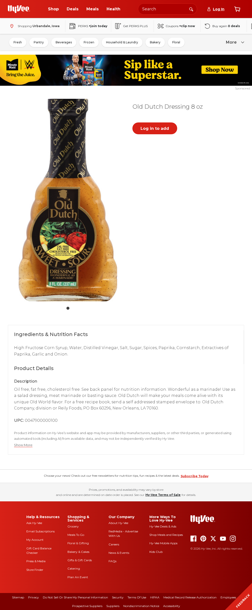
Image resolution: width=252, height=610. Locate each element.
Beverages (64, 42)
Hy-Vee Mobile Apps (163, 543)
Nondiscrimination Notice (141, 606)
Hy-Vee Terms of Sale (163, 495)
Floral (176, 42)
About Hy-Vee (118, 523)
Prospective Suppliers (87, 606)
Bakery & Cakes (78, 552)
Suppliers (112, 606)
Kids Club (156, 552)
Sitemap (18, 597)
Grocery (73, 526)
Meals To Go (75, 535)
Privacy (33, 597)
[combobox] (167, 9)
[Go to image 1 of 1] (68, 308)
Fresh (18, 42)
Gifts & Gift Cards (79, 560)
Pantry (39, 42)
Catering (73, 568)
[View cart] (237, 9)
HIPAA (154, 597)
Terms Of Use (136, 597)
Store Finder (34, 570)
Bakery (155, 42)
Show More (23, 445)
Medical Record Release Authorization (190, 597)
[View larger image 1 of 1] (68, 200)
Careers (114, 544)
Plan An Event (77, 577)
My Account (35, 540)
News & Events (119, 553)
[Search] (191, 9)
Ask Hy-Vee (34, 523)
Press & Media (36, 561)
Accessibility (171, 606)
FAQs (112, 561)
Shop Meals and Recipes (166, 535)
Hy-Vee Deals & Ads (162, 526)
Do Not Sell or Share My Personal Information (75, 597)
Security (118, 597)
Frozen (89, 42)
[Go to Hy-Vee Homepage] (19, 9)
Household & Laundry (122, 42)
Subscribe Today (194, 476)
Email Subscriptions (40, 531)
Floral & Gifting (78, 543)
